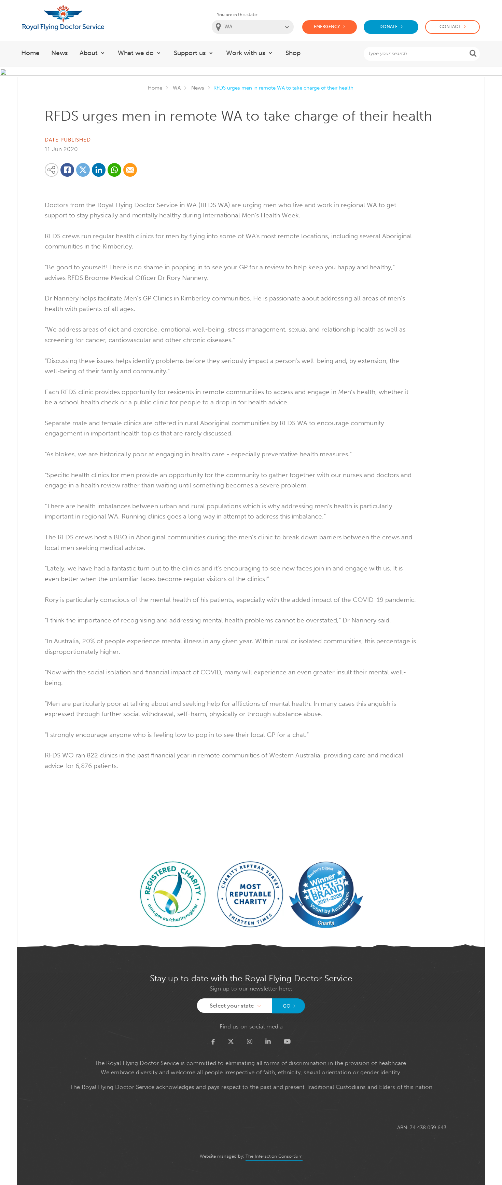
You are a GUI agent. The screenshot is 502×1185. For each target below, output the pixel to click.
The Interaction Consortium (274, 1156)
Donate (388, 26)
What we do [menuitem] (136, 53)
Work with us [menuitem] (245, 53)
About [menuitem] (89, 53)
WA (177, 88)
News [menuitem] (59, 53)
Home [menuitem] (30, 53)
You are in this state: (237, 14)
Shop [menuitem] (293, 53)
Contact (450, 26)
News (197, 88)
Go (287, 1006)
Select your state (232, 1005)
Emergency (327, 26)
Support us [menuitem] (190, 53)
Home (155, 88)
